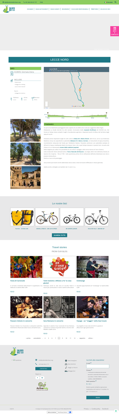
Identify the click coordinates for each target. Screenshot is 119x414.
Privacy (89, 370)
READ (12, 292)
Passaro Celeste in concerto (21, 321)
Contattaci (43, 368)
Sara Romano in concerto (53, 321)
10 (66, 338)
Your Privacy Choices (62, 412)
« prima (28, 338)
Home (95, 49)
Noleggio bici (105, 9)
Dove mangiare (72, 360)
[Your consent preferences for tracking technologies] (116, 411)
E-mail (88, 363)
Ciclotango (81, 281)
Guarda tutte (59, 235)
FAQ (41, 2)
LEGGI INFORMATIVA (97, 379)
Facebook (105, 409)
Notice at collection (52, 412)
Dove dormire (72, 364)
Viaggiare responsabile (80, 9)
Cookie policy (96, 409)
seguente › (82, 338)
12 (74, 338)
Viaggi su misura (72, 367)
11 (70, 338)
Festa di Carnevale (17, 281)
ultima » (90, 338)
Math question (91, 381)
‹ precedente (37, 338)
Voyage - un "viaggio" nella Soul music (92, 321)
